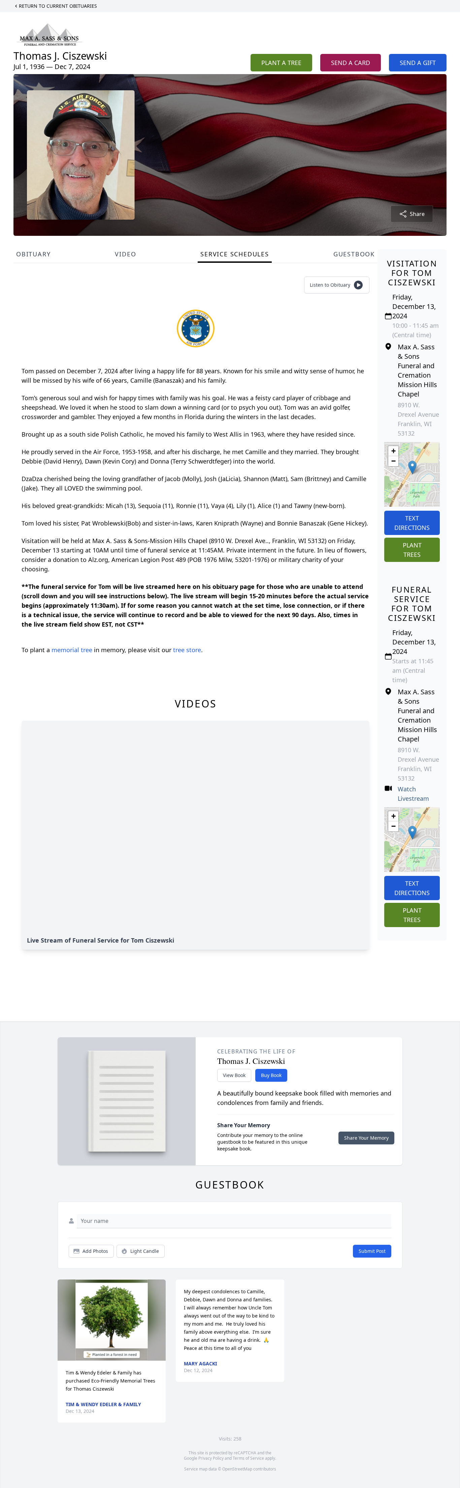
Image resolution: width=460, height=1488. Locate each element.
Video (125, 254)
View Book (234, 1075)
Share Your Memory (366, 1138)
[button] (412, 467)
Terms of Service (248, 1458)
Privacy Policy (211, 1458)
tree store (187, 650)
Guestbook (354, 254)
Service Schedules (234, 254)
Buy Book (271, 1075)
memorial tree (72, 650)
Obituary (33, 254)
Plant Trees (412, 550)
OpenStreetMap (237, 1469)
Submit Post (372, 1251)
